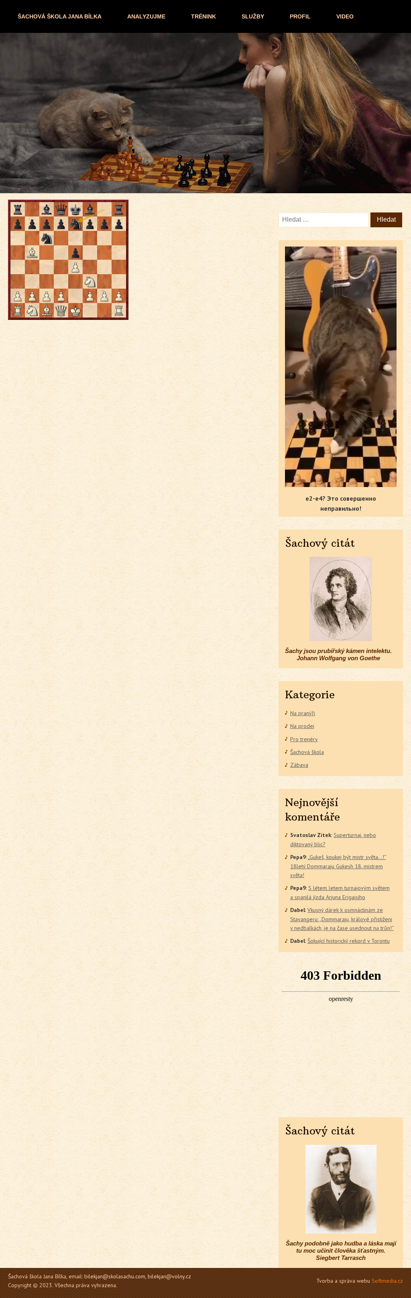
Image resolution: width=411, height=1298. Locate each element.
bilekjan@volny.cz (169, 1276)
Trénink (203, 16)
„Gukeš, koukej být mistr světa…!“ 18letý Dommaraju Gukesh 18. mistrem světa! (338, 866)
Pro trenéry (304, 739)
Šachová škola (307, 752)
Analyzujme (146, 16)
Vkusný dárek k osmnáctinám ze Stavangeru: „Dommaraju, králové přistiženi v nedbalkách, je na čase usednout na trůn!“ (342, 919)
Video (345, 16)
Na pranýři (302, 713)
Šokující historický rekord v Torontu (348, 940)
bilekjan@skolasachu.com (114, 1276)
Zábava (299, 764)
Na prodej (302, 726)
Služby (253, 16)
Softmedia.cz (387, 1280)
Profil (300, 16)
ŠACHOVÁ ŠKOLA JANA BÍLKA (60, 16)
